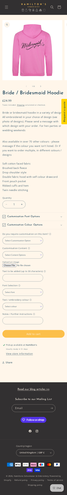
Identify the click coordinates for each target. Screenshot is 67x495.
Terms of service (55, 480)
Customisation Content (14, 248)
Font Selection (10, 285)
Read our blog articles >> (34, 389)
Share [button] (9, 362)
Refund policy (21, 480)
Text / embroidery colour (15, 299)
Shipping (20, 105)
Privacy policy (37, 480)
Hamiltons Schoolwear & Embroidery (31, 476)
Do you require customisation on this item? (25, 233)
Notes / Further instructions (17, 314)
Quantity (7, 197)
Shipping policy (35, 485)
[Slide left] (26, 86)
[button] (6, 7)
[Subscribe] (51, 408)
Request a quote (64, 111)
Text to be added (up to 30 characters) (22, 271)
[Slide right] (40, 86)
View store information (19, 353)
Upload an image (10, 262)
